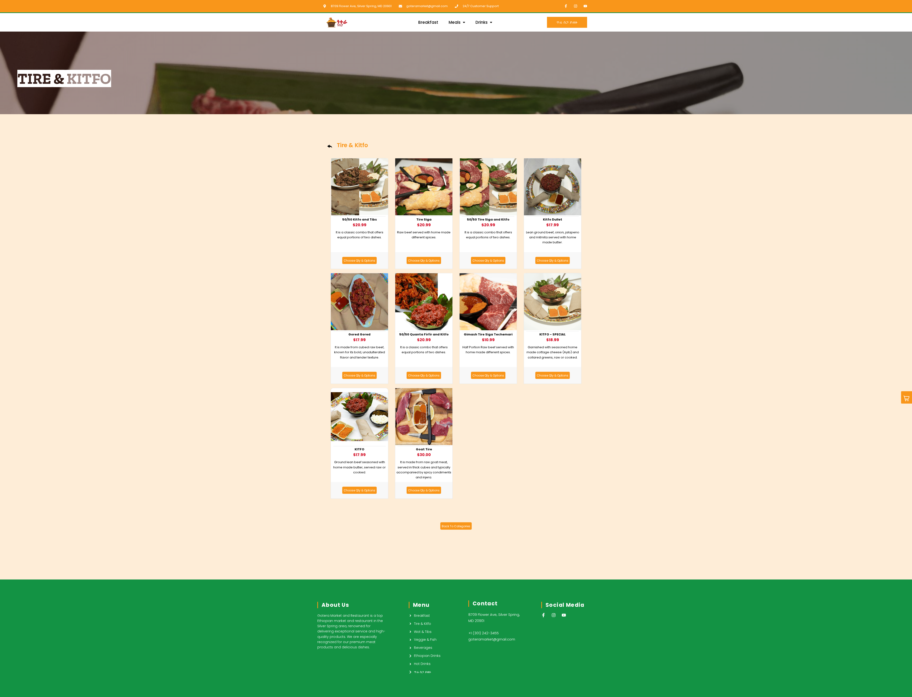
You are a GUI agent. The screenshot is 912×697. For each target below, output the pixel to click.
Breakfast (428, 22)
